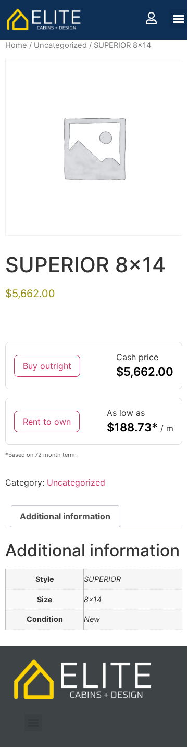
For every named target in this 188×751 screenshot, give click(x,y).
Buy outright (47, 366)
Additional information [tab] (65, 516)
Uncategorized (60, 45)
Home (16, 45)
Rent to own (47, 421)
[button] (178, 18)
